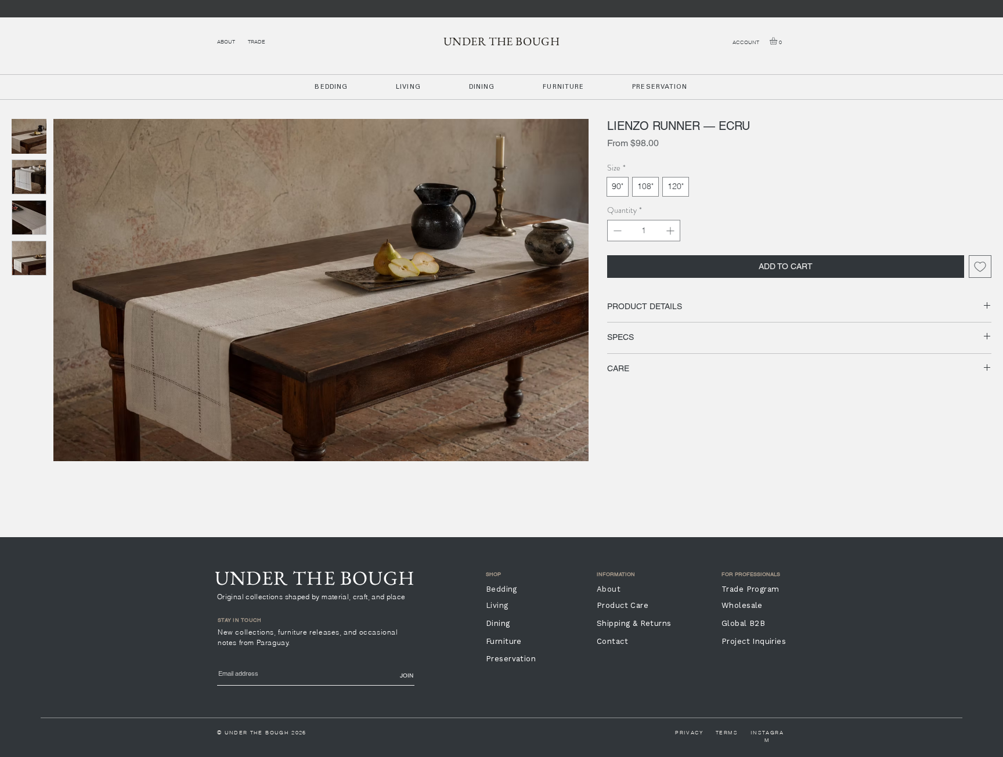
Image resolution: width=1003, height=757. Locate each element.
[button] (778, 41)
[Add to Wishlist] (980, 266)
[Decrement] (616, 230)
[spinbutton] (643, 230)
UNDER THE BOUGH (501, 41)
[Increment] (671, 230)
